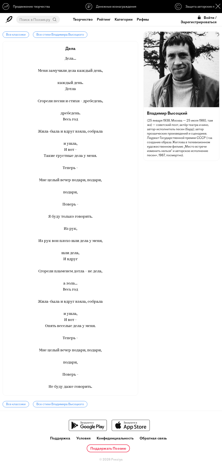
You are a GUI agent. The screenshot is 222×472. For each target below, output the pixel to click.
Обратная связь (153, 438)
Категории (124, 19)
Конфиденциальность (115, 438)
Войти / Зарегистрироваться (199, 20)
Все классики (16, 34)
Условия (83, 438)
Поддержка (60, 438)
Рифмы (143, 19)
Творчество (83, 19)
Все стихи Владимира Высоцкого (60, 34)
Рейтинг (104, 19)
